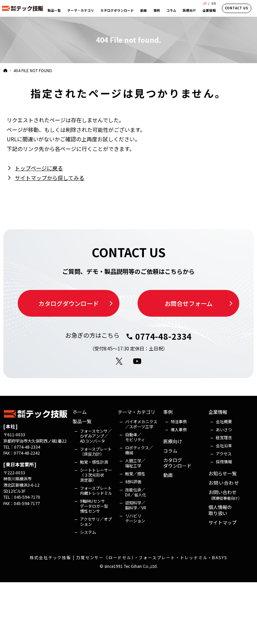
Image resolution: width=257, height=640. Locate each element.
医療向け (172, 442)
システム (88, 531)
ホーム (80, 412)
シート (96, 474)
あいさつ (224, 429)
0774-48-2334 (163, 336)
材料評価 (133, 481)
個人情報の (220, 510)
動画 (168, 475)
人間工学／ (135, 463)
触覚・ (94, 461)
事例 (168, 412)
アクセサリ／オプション (96, 521)
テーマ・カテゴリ (136, 412)
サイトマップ (222, 523)
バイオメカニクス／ (141, 424)
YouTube (137, 361)
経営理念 (224, 437)
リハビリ (135, 518)
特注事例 (179, 421)
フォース (96, 435)
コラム (170, 451)
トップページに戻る (39, 168)
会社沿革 (224, 445)
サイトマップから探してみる (49, 178)
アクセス (224, 453)
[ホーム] (5, 70)
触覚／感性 (135, 473)
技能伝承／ (135, 492)
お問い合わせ (223, 483)
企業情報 (217, 412)
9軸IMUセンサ (94, 505)
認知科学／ (135, 505)
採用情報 (224, 461)
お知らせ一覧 (222, 474)
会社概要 (224, 421)
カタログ (177, 463)
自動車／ (135, 437)
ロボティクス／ (139, 450)
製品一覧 (82, 422)
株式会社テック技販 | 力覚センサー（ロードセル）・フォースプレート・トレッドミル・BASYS (129, 557)
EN (213, 3)
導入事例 (179, 429)
